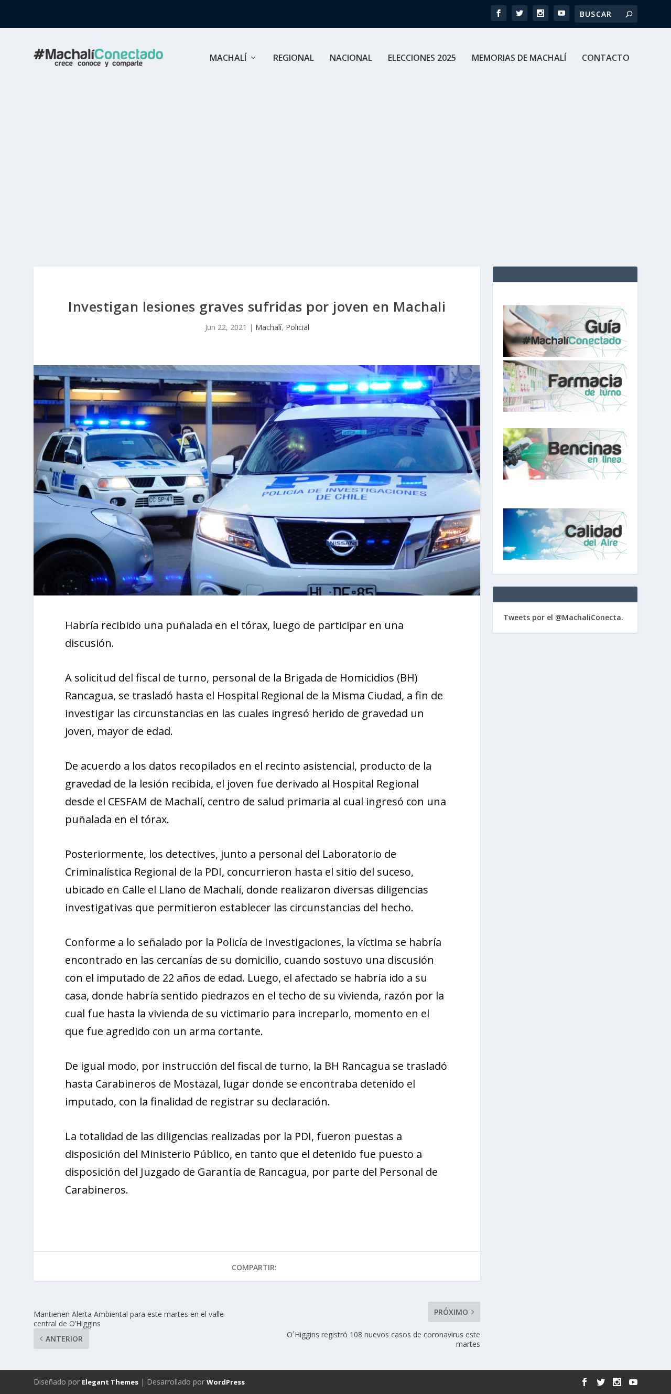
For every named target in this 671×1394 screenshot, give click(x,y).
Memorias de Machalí (519, 58)
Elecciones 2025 (422, 58)
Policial (297, 327)
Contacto (606, 58)
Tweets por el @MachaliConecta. (563, 617)
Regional (293, 58)
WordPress (226, 1382)
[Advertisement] (335, 166)
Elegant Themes (110, 1382)
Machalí (228, 58)
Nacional (351, 58)
